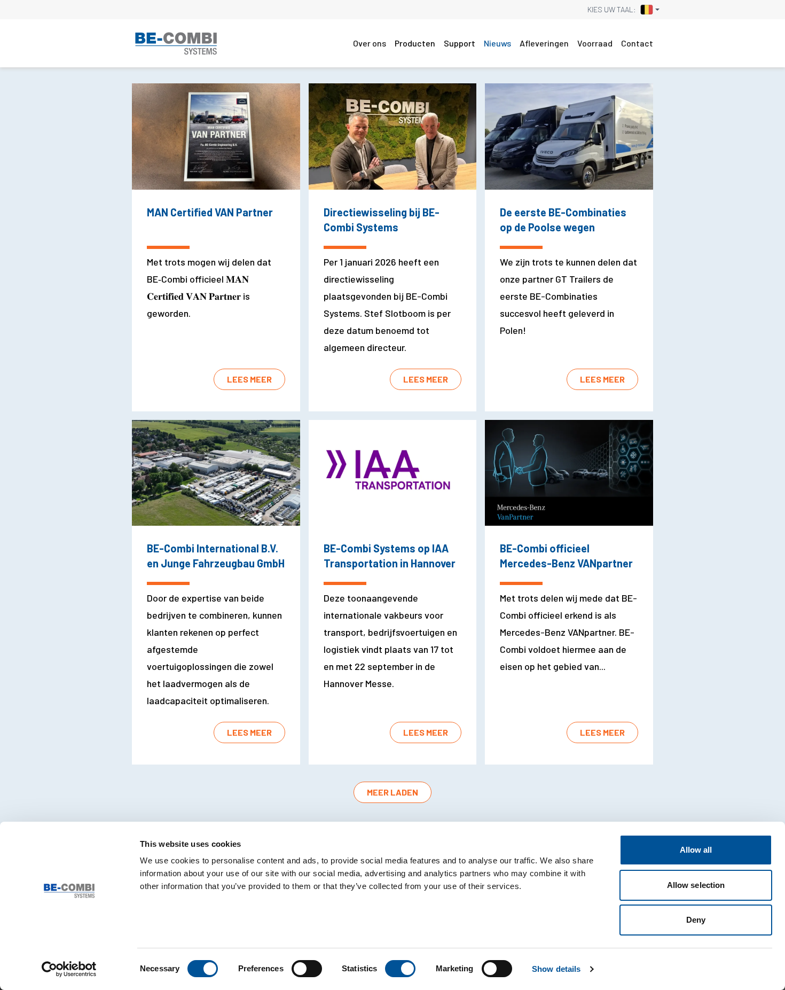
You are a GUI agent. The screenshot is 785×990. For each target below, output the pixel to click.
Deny (695, 919)
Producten (415, 43)
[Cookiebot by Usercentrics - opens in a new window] (69, 969)
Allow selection (696, 885)
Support (459, 43)
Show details (556, 968)
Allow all (696, 849)
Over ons (369, 43)
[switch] (307, 968)
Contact (637, 43)
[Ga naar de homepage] (176, 43)
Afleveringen (544, 43)
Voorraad (595, 43)
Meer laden (392, 792)
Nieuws (497, 43)
